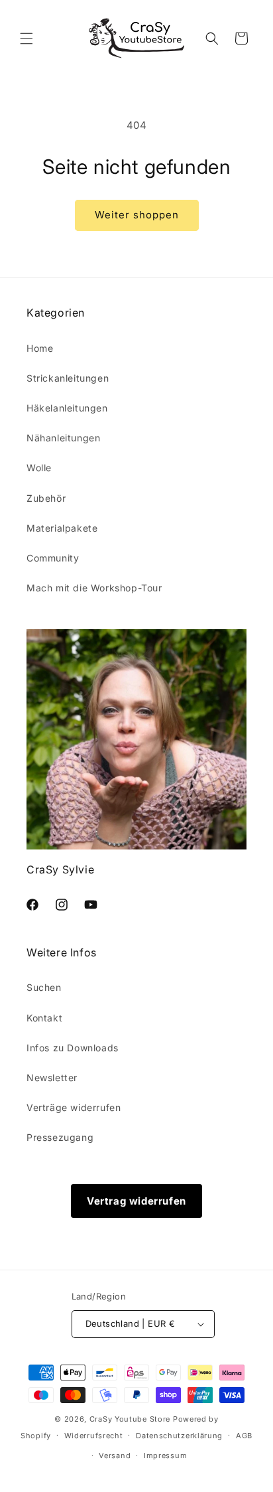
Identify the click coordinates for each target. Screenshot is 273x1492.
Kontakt (44, 1017)
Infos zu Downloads (73, 1047)
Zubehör (46, 498)
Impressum (165, 1455)
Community (53, 557)
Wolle (39, 467)
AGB (244, 1435)
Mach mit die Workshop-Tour (94, 587)
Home (40, 348)
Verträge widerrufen (74, 1107)
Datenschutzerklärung (179, 1435)
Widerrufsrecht (93, 1435)
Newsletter (52, 1077)
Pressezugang (60, 1137)
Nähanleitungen (63, 437)
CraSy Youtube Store (129, 1419)
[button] (26, 38)
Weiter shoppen (137, 214)
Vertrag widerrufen (136, 1201)
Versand (115, 1455)
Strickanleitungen (68, 378)
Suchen (44, 987)
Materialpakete (62, 528)
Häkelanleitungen (67, 407)
